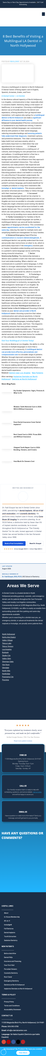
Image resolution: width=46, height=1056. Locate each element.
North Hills (6, 671)
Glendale (5, 668)
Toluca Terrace (7, 646)
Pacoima (5, 680)
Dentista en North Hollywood (24, 379)
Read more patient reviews (23, 741)
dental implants (18, 188)
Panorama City (7, 677)
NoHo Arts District (9, 637)
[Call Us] (23, 779)
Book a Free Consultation (14, 543)
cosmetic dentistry (28, 513)
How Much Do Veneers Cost (24, 461)
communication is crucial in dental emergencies (20, 238)
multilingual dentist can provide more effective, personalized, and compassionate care (22, 352)
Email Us (23, 812)
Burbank (5, 652)
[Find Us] (23, 748)
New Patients (37, 373)
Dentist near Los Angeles (19, 373)
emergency (28, 246)
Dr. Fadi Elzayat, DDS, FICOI (12, 576)
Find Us (23, 755)
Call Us (23, 786)
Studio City (6, 655)
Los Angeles (7, 649)
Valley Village (7, 640)
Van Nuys (6, 665)
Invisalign (5, 188)
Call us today (37, 792)
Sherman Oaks (7, 662)
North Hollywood (8, 634)
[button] (43, 14)
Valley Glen (6, 658)
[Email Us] (23, 805)
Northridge (6, 674)
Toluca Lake (6, 643)
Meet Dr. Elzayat (35, 543)
